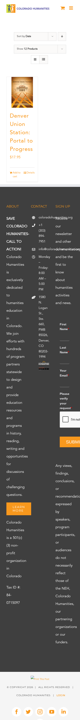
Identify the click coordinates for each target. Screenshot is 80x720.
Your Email (64, 373)
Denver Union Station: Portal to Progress (21, 132)
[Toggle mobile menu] (71, 8)
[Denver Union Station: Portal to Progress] (22, 92)
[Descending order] (62, 36)
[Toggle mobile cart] (63, 8)
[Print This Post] (40, 679)
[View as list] (43, 59)
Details (31, 173)
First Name (64, 327)
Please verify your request (64, 401)
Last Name (64, 350)
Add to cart (16, 175)
